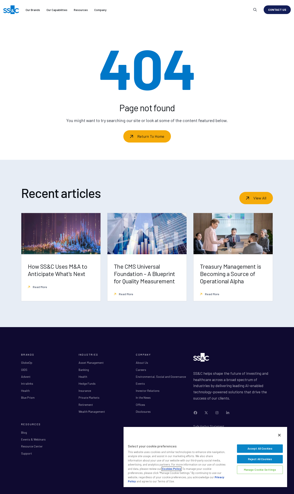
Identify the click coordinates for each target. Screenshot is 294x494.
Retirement (86, 404)
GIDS (24, 370)
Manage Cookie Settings (260, 469)
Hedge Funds (87, 383)
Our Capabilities (56, 10)
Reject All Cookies (260, 459)
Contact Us (277, 9)
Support (26, 453)
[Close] (279, 435)
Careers (141, 370)
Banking (84, 370)
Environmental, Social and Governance (161, 376)
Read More (39, 287)
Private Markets (89, 397)
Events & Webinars (33, 439)
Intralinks (27, 383)
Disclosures (143, 411)
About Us (142, 362)
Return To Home (150, 136)
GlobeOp (26, 362)
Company (100, 10)
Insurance (85, 390)
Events (140, 383)
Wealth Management (92, 411)
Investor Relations (147, 390)
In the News (143, 397)
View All (259, 198)
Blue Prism (28, 397)
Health (25, 390)
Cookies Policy (171, 468)
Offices (140, 404)
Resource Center (32, 446)
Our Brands (33, 10)
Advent (26, 376)
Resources (81, 10)
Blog (24, 432)
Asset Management (91, 362)
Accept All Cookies (260, 448)
